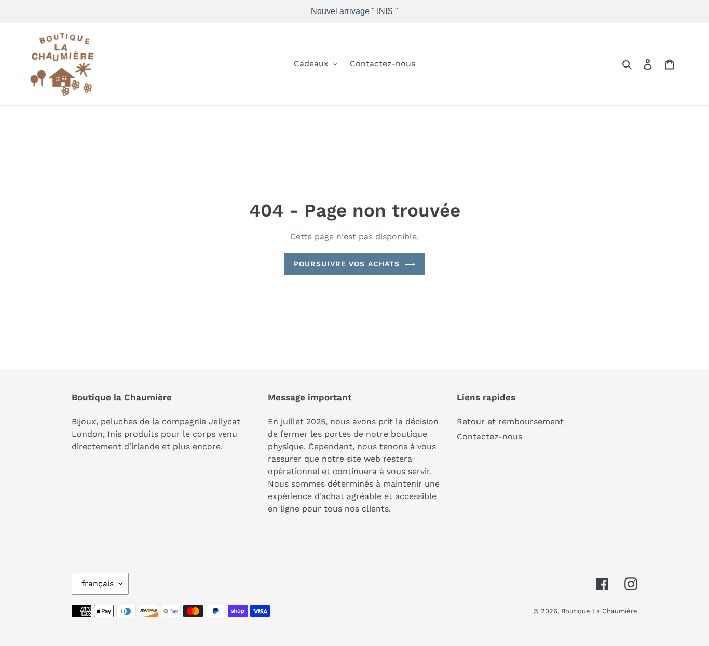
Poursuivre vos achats (347, 264)
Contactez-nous (489, 436)
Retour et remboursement (510, 421)
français (97, 583)
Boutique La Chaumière (599, 611)
